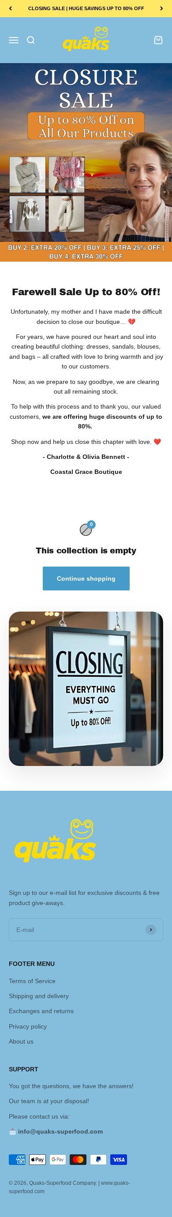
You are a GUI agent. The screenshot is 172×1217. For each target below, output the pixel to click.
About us (21, 1041)
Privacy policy (28, 1026)
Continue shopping (86, 578)
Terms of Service (32, 980)
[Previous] (10, 8)
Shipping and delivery (39, 995)
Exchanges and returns (41, 1010)
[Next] (161, 8)
